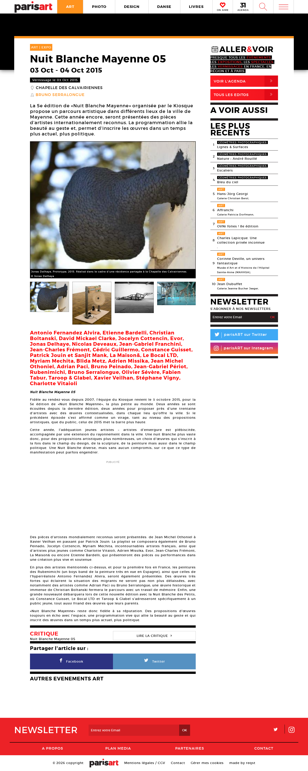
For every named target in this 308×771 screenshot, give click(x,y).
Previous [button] (39, 209)
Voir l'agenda (244, 81)
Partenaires (189, 748)
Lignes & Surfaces (232, 147)
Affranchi (225, 210)
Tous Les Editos (244, 94)
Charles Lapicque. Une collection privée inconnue (241, 240)
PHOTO (99, 6)
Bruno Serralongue (60, 95)
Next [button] (186, 209)
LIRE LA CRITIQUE (154, 635)
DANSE (164, 6)
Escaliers (225, 170)
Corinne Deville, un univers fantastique (241, 261)
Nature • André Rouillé (237, 159)
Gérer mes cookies (207, 763)
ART (70, 6)
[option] (113, 209)
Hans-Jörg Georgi (232, 194)
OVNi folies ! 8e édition (237, 226)
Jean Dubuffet (229, 284)
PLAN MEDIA (118, 748)
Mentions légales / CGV (144, 763)
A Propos (52, 748)
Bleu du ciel (227, 182)
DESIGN (132, 6)
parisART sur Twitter (240, 335)
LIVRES (196, 6)
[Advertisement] (113, 496)
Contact (263, 748)
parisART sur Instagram (248, 348)
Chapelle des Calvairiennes (69, 88)
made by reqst (242, 763)
